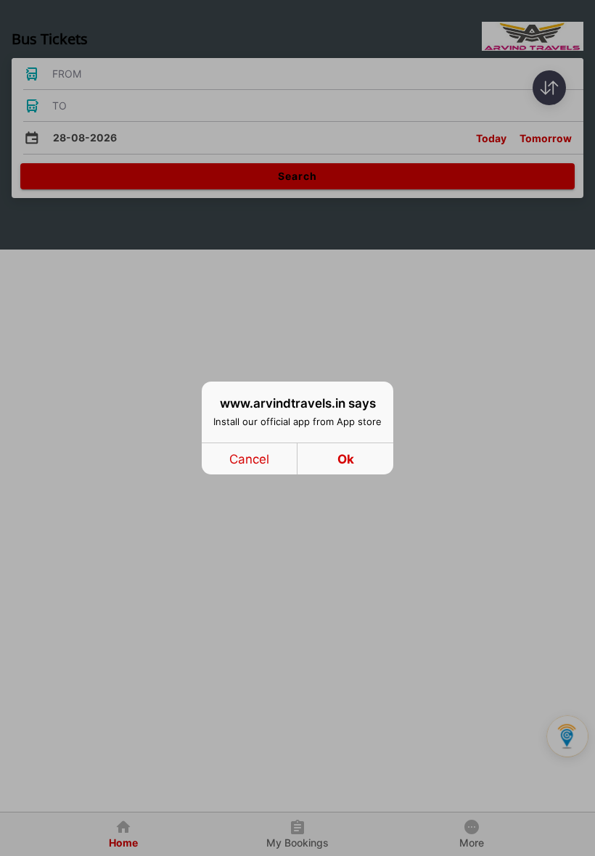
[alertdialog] (297, 428)
